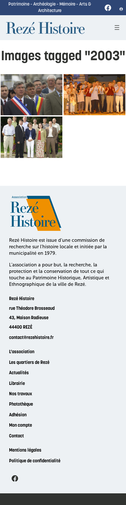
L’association (21, 352)
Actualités (19, 373)
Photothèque (21, 404)
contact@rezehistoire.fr (31, 337)
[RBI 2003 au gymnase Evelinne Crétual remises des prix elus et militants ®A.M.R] (94, 94)
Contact (16, 436)
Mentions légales (25, 450)
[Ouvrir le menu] (117, 27)
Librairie (17, 383)
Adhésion (17, 415)
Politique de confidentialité (34, 461)
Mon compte (20, 425)
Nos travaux (20, 394)
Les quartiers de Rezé (29, 362)
